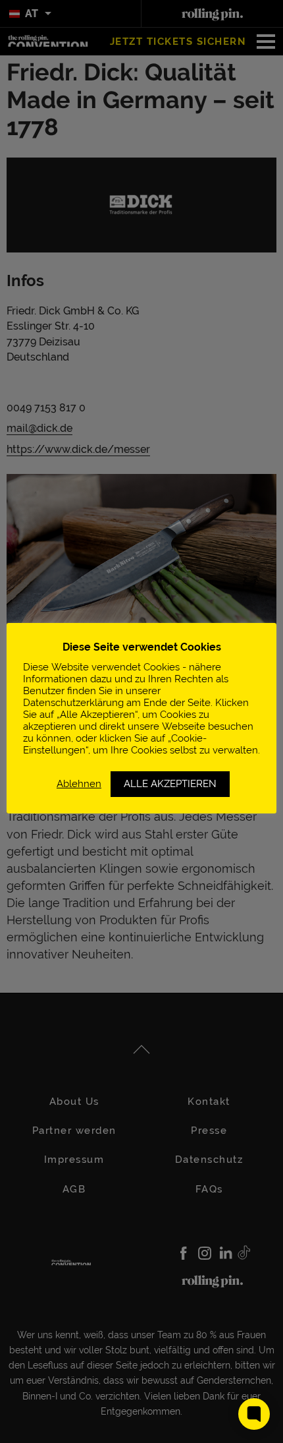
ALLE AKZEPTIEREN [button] (170, 784)
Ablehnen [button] (79, 783)
